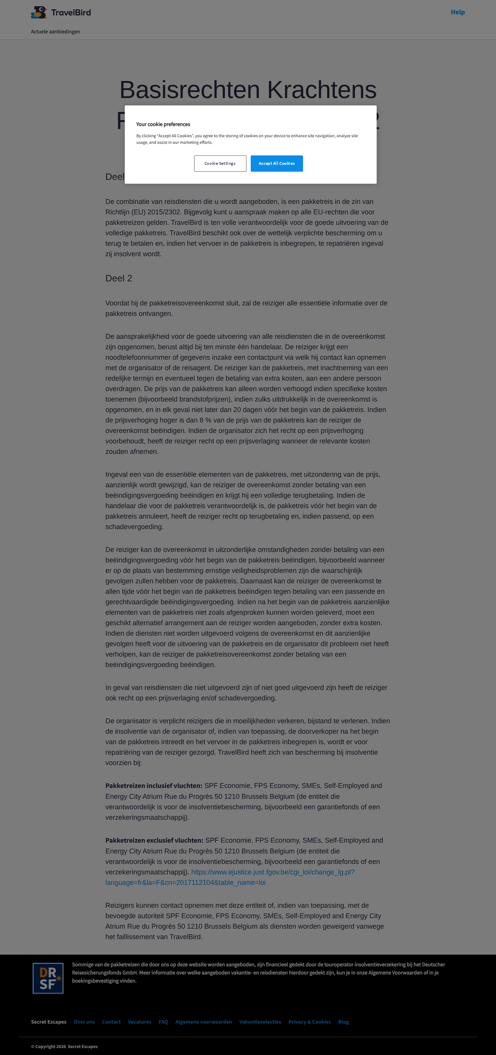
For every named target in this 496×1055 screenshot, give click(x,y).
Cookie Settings (220, 163)
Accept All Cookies (277, 163)
